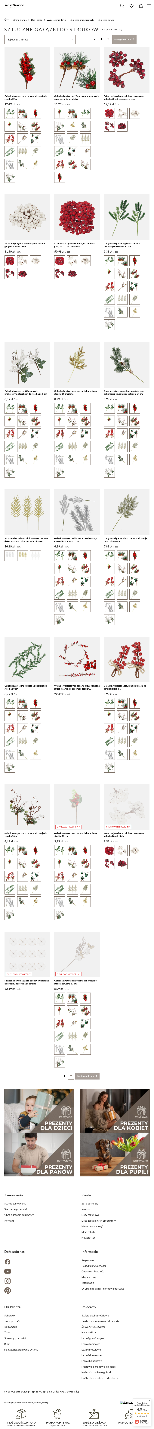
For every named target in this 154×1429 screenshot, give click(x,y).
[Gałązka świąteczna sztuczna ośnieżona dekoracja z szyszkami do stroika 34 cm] (126, 365)
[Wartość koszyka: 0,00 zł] (141, 5)
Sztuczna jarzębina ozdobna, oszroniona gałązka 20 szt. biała (124, 835)
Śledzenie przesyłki (15, 1209)
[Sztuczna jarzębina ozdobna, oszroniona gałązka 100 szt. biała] (27, 217)
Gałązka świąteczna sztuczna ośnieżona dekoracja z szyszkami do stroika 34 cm (123, 392)
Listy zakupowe (91, 1214)
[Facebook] (38, 1262)
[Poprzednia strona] (95, 39)
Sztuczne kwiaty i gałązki (82, 20)
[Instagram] (38, 1281)
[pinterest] (38, 1291)
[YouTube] (38, 1272)
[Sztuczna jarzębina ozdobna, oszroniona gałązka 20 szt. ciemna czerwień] (126, 70)
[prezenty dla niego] (39, 1154)
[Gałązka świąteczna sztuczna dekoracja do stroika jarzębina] (126, 660)
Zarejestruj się (90, 1203)
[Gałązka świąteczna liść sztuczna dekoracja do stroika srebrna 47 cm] (77, 512)
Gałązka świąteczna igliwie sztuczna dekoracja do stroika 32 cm (122, 245)
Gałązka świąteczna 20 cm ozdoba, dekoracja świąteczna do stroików (76, 97)
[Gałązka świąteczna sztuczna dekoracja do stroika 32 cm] (27, 70)
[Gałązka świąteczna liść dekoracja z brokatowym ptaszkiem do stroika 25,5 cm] (27, 365)
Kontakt (9, 1220)
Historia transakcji (92, 1226)
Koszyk (86, 1209)
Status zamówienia (15, 1203)
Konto (86, 1195)
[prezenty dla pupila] (115, 1154)
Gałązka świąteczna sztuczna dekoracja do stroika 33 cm (26, 835)
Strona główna (20, 20)
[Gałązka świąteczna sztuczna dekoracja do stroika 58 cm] (27, 660)
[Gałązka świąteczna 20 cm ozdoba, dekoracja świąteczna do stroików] (77, 70)
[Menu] (150, 5)
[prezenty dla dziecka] (39, 1111)
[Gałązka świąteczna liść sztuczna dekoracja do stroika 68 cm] (126, 512)
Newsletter (88, 1237)
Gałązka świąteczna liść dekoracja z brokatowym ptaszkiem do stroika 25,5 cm (26, 392)
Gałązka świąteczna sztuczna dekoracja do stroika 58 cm (26, 687)
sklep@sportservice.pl (17, 1391)
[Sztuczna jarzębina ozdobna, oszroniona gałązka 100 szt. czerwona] (77, 217)
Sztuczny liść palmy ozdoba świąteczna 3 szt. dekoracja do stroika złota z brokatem (27, 540)
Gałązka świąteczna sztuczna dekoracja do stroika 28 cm (75, 835)
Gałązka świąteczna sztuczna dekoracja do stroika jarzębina (125, 687)
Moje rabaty (88, 1231)
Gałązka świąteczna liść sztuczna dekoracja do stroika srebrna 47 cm (75, 540)
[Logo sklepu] (14, 5)
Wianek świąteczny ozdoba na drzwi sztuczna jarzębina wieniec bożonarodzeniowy (77, 687)
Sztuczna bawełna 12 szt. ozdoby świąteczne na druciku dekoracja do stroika (27, 982)
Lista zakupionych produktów (99, 1220)
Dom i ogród (36, 20)
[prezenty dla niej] (115, 1111)
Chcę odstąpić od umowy (19, 1214)
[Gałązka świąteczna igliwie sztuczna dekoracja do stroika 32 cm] (126, 217)
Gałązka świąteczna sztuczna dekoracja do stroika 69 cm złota (75, 392)
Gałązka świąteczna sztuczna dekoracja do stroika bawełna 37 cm (75, 982)
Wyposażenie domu (56, 20)
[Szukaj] (122, 5)
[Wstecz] (7, 20)
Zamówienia (13, 1195)
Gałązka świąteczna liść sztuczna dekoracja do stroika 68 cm (125, 540)
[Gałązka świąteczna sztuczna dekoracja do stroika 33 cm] (27, 807)
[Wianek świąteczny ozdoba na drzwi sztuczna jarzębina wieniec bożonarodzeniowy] (77, 660)
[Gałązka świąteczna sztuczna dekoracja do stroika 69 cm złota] (77, 365)
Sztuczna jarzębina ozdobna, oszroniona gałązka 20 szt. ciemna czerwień (124, 97)
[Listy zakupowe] (131, 5)
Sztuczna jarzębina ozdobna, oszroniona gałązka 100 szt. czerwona (74, 245)
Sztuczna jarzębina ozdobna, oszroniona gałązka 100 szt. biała (25, 245)
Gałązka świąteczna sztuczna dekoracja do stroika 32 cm (26, 97)
